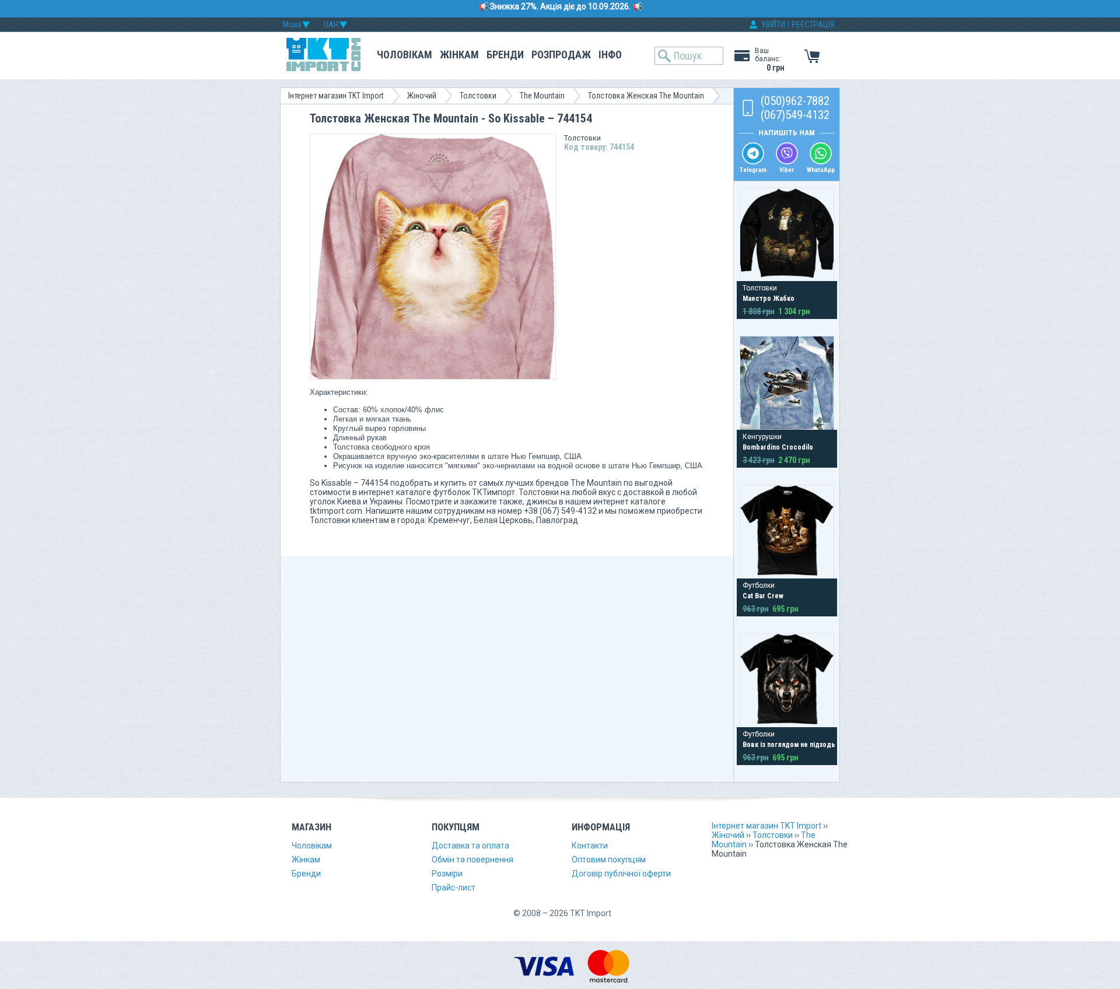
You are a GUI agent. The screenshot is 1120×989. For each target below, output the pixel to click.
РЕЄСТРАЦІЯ (813, 24)
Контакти (590, 845)
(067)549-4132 (795, 115)
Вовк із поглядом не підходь (789, 745)
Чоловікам (404, 54)
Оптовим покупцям (609, 859)
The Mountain (542, 95)
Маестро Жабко (768, 298)
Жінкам (459, 54)
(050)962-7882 (795, 101)
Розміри (447, 873)
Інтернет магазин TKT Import (336, 95)
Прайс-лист (453, 887)
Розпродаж (561, 54)
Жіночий (421, 95)
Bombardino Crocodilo (778, 447)
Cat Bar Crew (763, 596)
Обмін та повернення (472, 859)
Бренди (505, 54)
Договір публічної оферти (621, 873)
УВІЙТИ (773, 24)
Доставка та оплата (470, 845)
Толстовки (478, 95)
